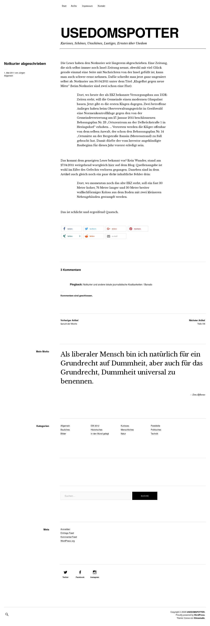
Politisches (156, 429)
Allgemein (8, 75)
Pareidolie (155, 425)
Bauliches (65, 429)
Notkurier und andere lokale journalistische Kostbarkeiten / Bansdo (117, 284)
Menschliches (127, 429)
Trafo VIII (197, 322)
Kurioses (125, 425)
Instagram (94, 577)
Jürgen (22, 72)
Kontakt (101, 5)
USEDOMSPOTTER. (196, 611)
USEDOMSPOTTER (120, 32)
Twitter (65, 577)
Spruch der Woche (69, 322)
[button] (71, 229)
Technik (154, 433)
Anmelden (65, 529)
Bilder (63, 433)
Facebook (80, 577)
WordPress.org (68, 540)
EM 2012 (95, 425)
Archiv (74, 5)
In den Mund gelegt (100, 433)
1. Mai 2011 (9, 72)
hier (111, 165)
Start (64, 5)
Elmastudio (199, 618)
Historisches (97, 429)
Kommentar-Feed (69, 536)
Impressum (87, 5)
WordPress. (199, 614)
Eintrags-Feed (67, 532)
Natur (123, 433)
